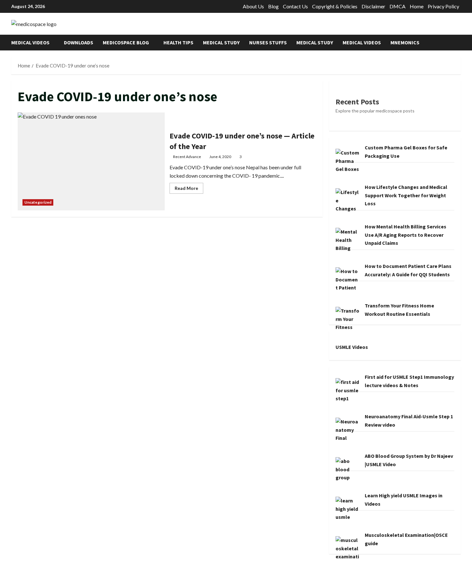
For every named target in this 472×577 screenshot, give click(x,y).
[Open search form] (459, 42)
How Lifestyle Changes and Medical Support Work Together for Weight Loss (406, 195)
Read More (189, 189)
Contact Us (295, 6)
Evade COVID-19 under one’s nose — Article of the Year (91, 161)
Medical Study (221, 42)
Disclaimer (373, 6)
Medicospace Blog (126, 42)
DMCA (397, 6)
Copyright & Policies (334, 6)
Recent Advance (187, 156)
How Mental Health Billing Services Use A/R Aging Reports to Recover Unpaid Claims (405, 234)
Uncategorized (37, 202)
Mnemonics (404, 42)
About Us (253, 6)
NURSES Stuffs (268, 42)
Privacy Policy (443, 6)
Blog (273, 6)
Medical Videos (30, 42)
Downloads (78, 42)
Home (417, 6)
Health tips (178, 42)
